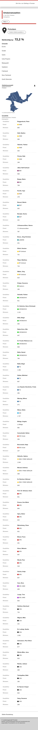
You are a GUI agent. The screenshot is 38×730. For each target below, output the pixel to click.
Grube (4, 50)
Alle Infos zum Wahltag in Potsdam (25, 3)
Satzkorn (5, 67)
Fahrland (5, 71)
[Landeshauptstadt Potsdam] (9, 3)
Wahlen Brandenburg (7, 714)
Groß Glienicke (7, 79)
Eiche (4, 46)
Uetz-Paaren (6, 59)
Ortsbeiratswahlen (11, 13)
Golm (3, 55)
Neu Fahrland (6, 75)
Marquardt (5, 63)
